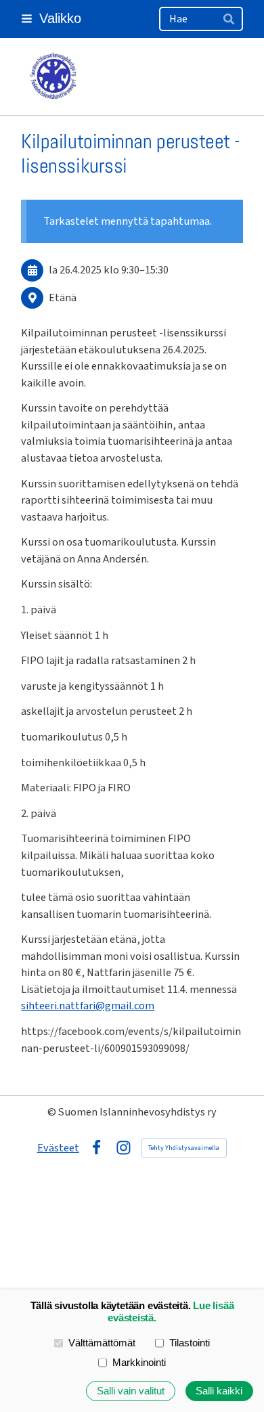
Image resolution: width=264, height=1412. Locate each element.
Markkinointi (139, 1362)
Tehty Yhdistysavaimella (183, 1148)
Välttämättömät (101, 1343)
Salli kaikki (219, 1391)
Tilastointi (189, 1343)
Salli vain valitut (130, 1391)
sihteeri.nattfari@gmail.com (87, 1006)
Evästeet (58, 1148)
